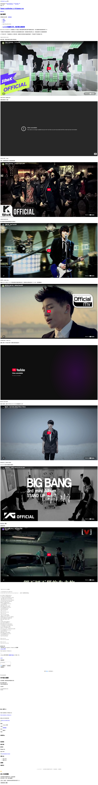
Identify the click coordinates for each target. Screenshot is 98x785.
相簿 (4, 19)
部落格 (4, 20)
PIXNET (40, 769)
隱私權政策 (55, 769)
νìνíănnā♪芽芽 (3, 648)
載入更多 (2, 660)
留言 (13, 655)
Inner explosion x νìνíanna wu (5, 714)
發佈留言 (2, 667)
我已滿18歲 (3, 782)
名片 (4, 22)
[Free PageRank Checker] (5, 753)
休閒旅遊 (10, 17)
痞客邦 (10, 655)
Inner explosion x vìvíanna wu (12, 8)
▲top (1, 657)
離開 (6, 782)
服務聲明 (59, 769)
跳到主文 (2, 11)
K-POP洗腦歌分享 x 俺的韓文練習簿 (14, 27)
